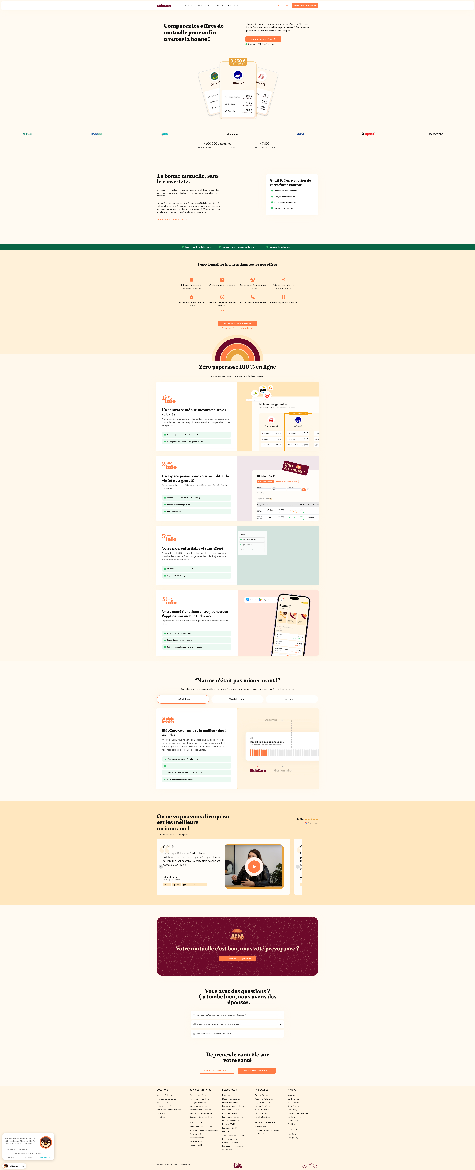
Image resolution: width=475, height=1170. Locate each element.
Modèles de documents (232, 1099)
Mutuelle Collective (165, 1095)
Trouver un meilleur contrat (305, 6)
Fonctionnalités (203, 5)
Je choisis (28, 1157)
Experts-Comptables (263, 1095)
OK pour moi (45, 1157)
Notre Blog (227, 1095)
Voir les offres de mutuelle (236, 323)
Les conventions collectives (234, 1106)
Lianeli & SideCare (262, 1117)
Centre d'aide (293, 1099)
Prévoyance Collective (166, 1099)
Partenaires (219, 5)
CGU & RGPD (293, 1120)
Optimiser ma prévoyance (236, 958)
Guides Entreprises (230, 1102)
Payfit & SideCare (262, 1102)
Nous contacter (294, 1102)
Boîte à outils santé (230, 1142)
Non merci (11, 1157)
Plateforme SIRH (196, 1134)
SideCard (161, 1113)
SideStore (161, 1117)
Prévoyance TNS (164, 1106)
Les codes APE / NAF (231, 1109)
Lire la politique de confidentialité (16, 1149)
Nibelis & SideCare (262, 1109)
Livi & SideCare (261, 1113)
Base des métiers (229, 1113)
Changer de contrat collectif (202, 1102)
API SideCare (260, 1126)
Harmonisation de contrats (201, 1109)
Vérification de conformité (201, 1113)
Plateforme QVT (197, 1141)
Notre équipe (293, 1106)
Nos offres (187, 5)
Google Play (293, 1137)
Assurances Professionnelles (169, 1109)
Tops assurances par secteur (234, 1135)
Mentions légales (295, 1117)
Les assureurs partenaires (233, 1117)
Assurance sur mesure (199, 1106)
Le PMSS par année (230, 1120)
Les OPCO (226, 1131)
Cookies (291, 1124)
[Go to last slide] (161, 867)
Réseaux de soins (229, 1139)
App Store (292, 1134)
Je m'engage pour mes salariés (170, 219)
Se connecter (282, 6)
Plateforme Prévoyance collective (204, 1130)
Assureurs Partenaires (264, 1099)
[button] (237, 1015)
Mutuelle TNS (162, 1102)
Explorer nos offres (198, 1095)
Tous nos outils (196, 1145)
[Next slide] (298, 867)
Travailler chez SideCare (298, 1113)
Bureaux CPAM (228, 1124)
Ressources (233, 5)
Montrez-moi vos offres (261, 39)
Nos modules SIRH (197, 1137)
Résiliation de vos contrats (201, 1117)
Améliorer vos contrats (199, 1099)
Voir (191, 310)
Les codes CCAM (229, 1128)
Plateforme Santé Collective (202, 1126)
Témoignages (293, 1109)
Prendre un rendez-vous (215, 1070)
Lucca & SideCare (262, 1106)
